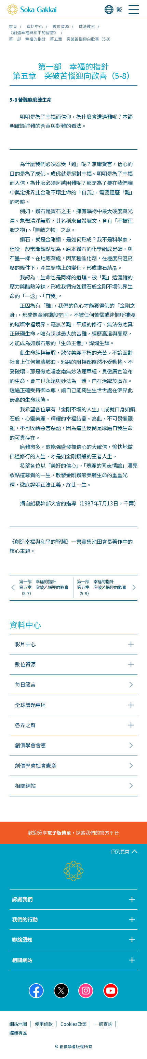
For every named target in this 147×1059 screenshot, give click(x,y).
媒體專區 (18, 1032)
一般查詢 (103, 1024)
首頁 (13, 26)
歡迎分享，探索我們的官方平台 (73, 832)
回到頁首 (120, 851)
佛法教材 (87, 26)
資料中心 (35, 26)
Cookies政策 (73, 1024)
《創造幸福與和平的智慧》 (33, 32)
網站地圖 (18, 1024)
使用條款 (44, 1024)
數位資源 (61, 26)
